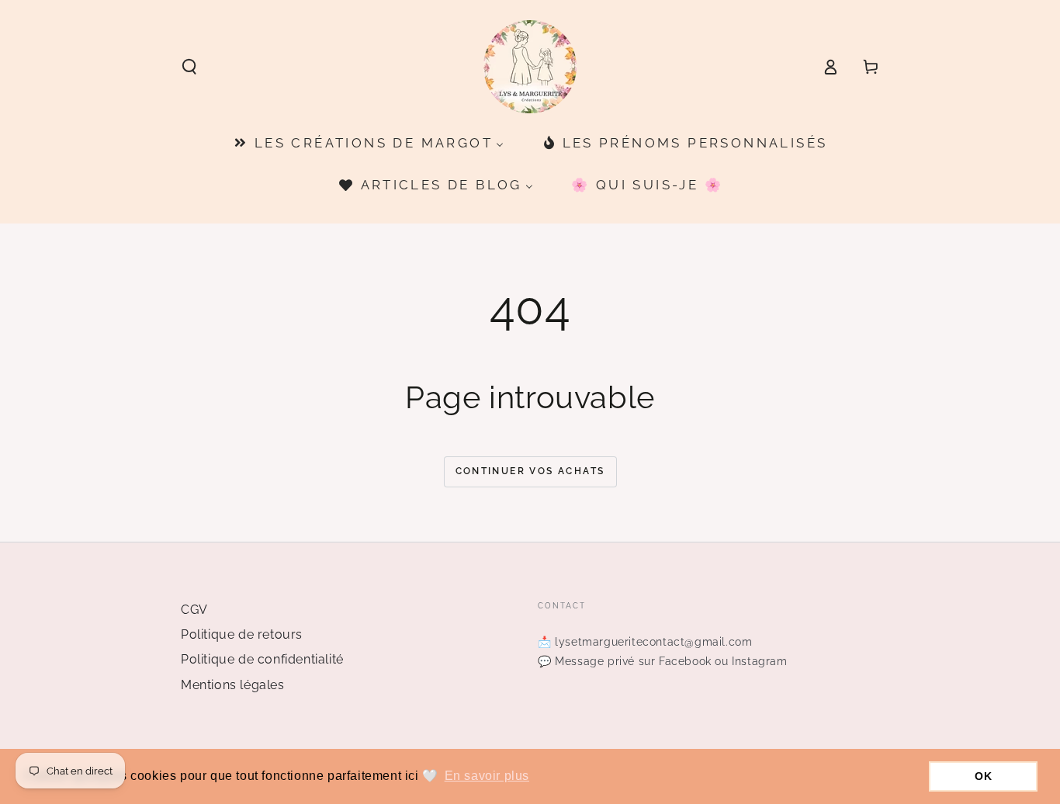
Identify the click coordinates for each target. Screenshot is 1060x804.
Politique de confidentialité (262, 659)
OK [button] (983, 776)
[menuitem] (368, 143)
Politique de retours (242, 634)
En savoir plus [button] (487, 775)
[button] (189, 67)
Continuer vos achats (530, 471)
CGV (194, 609)
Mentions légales (233, 685)
